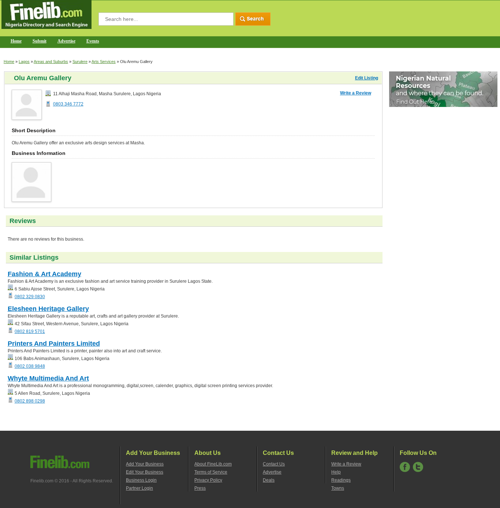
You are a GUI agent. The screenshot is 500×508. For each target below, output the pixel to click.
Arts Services (104, 61)
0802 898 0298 (30, 401)
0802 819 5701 (30, 331)
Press (200, 488)
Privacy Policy (208, 480)
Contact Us (274, 464)
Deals (269, 480)
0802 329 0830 (30, 296)
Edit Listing (366, 78)
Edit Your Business (144, 472)
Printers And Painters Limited (54, 343)
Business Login (141, 480)
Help (336, 472)
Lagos (24, 61)
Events (92, 41)
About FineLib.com (213, 464)
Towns (337, 488)
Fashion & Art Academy (44, 274)
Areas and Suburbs (51, 61)
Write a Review (355, 93)
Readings (341, 480)
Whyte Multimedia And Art (48, 378)
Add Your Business (145, 464)
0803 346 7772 (68, 104)
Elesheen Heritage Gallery (48, 308)
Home (16, 41)
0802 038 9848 (30, 366)
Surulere (79, 61)
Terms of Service (210, 472)
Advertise (66, 41)
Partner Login (139, 488)
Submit (39, 41)
